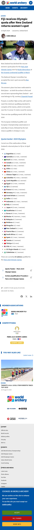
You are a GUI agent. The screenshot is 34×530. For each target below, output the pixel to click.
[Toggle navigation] (31, 3)
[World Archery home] (17, 399)
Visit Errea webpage (22, 408)
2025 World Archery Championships (10, 451)
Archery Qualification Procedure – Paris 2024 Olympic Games (17, 277)
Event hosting (5, 463)
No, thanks (17, 518)
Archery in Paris (7, 291)
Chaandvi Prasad (26, 96)
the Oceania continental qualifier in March (15, 72)
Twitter (3, 486)
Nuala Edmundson (23, 70)
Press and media (8, 468)
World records (5, 433)
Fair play (3, 439)
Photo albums (5, 474)
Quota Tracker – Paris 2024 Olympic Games (14, 270)
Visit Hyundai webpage (11, 408)
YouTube (3, 477)
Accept (17, 513)
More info (17, 524)
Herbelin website (22, 418)
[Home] (16, 3)
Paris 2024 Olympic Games (13, 260)
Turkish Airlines (11, 418)
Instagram (4, 483)
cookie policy (6, 504)
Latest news (27, 355)
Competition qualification (14, 288)
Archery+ (24, 8)
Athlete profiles (5, 436)
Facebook (3, 480)
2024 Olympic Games (6, 454)
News (8, 8)
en (3, 3)
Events (15, 8)
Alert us (3, 442)
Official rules (4, 430)
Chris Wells (11, 36)
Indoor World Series (6, 460)
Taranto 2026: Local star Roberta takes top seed (17, 386)
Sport (4, 427)
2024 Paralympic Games (7, 457)
